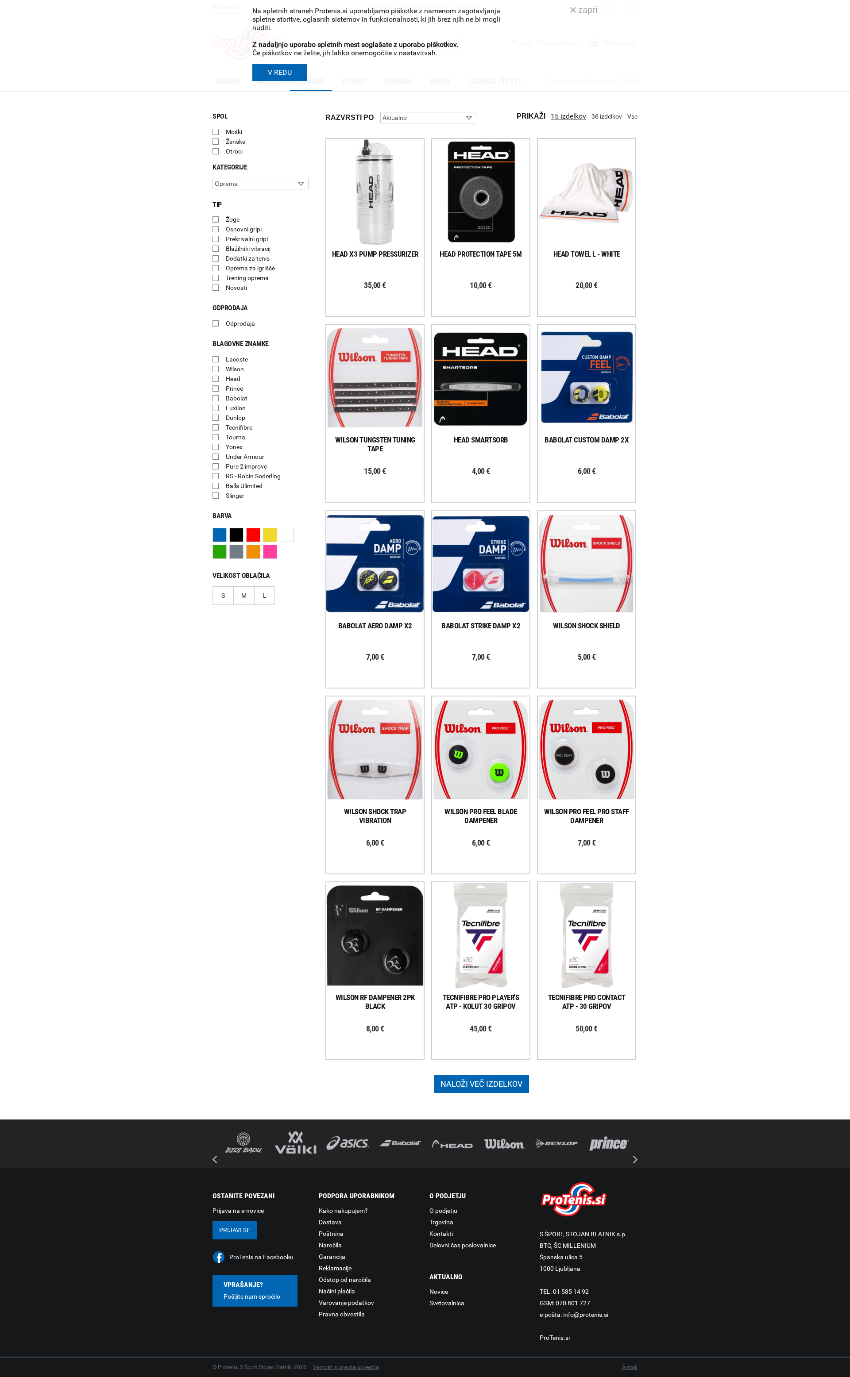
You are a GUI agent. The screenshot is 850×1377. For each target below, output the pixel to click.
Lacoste (237, 359)
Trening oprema (247, 277)
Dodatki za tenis (248, 258)
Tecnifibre (239, 427)
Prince (234, 388)
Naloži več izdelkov (481, 1084)
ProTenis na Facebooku (261, 1257)
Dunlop (235, 417)
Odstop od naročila (345, 1279)
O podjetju (443, 1210)
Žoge (233, 219)
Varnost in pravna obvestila (346, 1367)
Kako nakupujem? (343, 1210)
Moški (234, 131)
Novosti (236, 287)
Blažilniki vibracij (248, 248)
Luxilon (236, 408)
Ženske (235, 141)
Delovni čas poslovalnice (462, 1245)
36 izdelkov (606, 116)
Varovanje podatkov (346, 1302)
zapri (587, 9)
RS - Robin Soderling (253, 476)
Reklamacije (335, 1268)
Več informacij (381, 167)
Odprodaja (240, 323)
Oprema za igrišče (250, 268)
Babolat (236, 398)
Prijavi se (234, 1230)
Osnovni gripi (244, 229)
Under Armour (245, 456)
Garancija (332, 1256)
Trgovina (441, 1222)
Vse (632, 116)
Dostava (330, 1222)
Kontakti (441, 1233)
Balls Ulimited (244, 485)
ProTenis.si (555, 1337)
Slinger (235, 495)
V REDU (280, 72)
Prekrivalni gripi (247, 238)
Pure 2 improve (246, 466)
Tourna (235, 437)
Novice (438, 1291)
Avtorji (630, 1367)
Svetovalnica (446, 1303)
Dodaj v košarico (381, 212)
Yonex (234, 446)
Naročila (330, 1245)
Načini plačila (337, 1291)
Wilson (235, 369)
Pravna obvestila (342, 1314)
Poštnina (331, 1233)
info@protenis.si (585, 1314)
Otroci (234, 151)
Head (233, 378)
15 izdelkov (568, 116)
